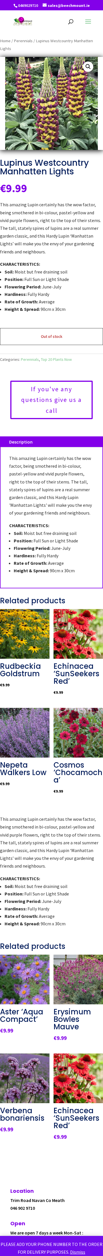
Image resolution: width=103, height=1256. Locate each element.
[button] (88, 66)
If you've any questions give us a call (51, 400)
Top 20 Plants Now (56, 359)
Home (5, 40)
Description (21, 442)
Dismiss (77, 1252)
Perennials (23, 40)
